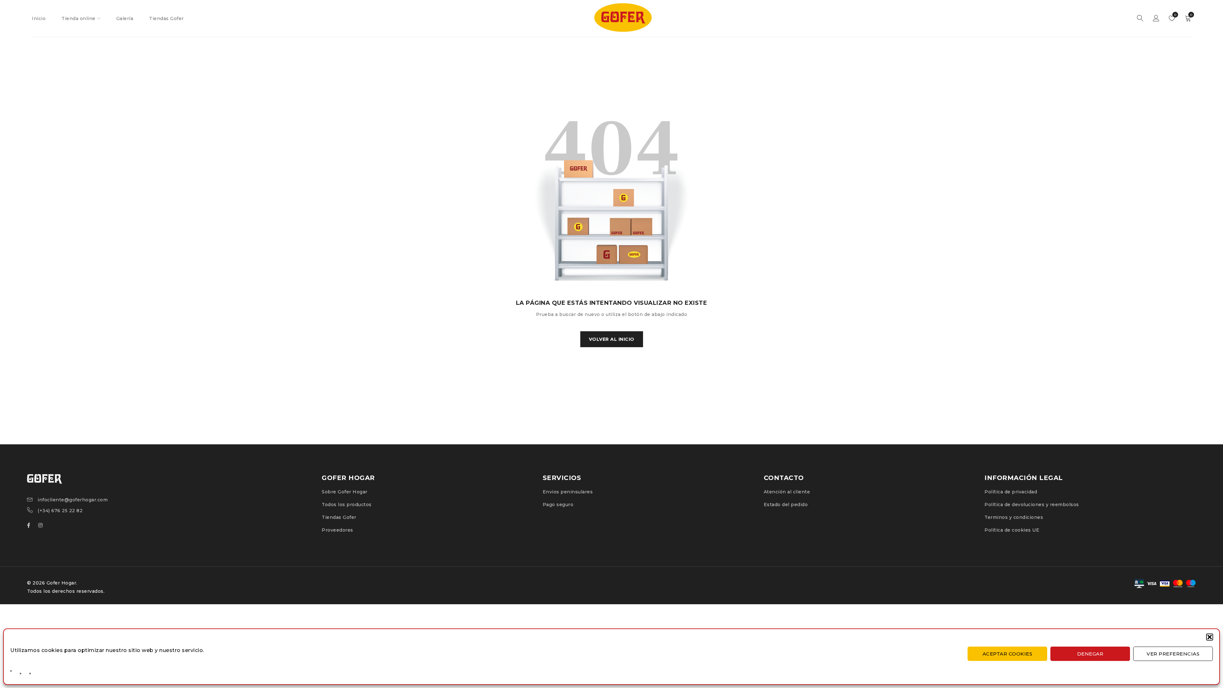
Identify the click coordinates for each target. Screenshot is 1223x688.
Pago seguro (558, 504)
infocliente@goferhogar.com (73, 500)
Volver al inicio (611, 339)
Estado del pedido (786, 504)
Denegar (1090, 654)
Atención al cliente (787, 492)
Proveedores (337, 530)
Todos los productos (347, 504)
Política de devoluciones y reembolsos (1031, 504)
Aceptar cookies (1008, 654)
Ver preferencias (1173, 654)
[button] (1209, 637)
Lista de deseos (1174, 15)
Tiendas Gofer (339, 517)
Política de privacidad (1010, 492)
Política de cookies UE (1011, 530)
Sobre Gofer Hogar (345, 492)
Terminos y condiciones (1013, 517)
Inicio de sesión (1156, 18)
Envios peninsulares (568, 492)
